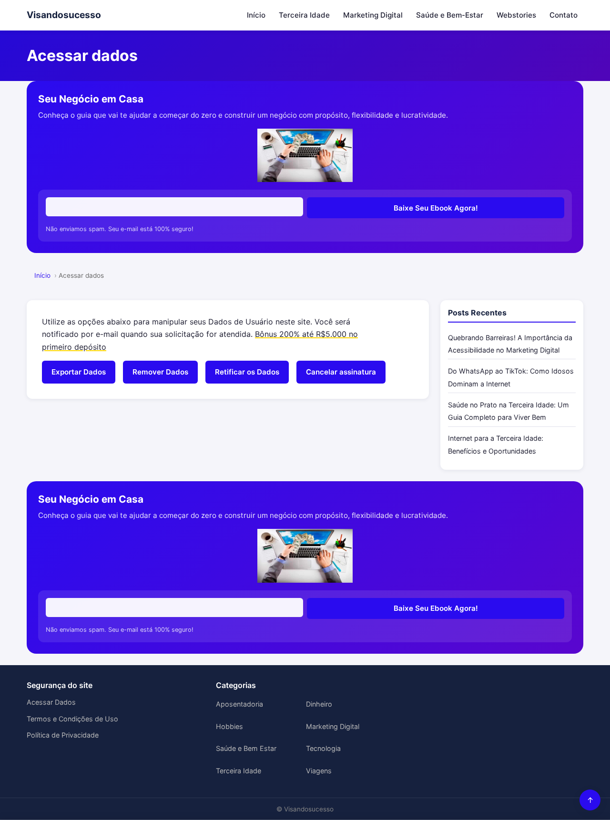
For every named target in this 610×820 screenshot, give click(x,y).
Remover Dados (160, 371)
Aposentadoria (239, 704)
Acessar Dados (51, 702)
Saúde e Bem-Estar (449, 15)
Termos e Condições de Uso (72, 719)
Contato (563, 15)
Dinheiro (319, 704)
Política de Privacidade (63, 735)
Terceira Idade (304, 15)
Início (256, 15)
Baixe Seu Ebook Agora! (436, 208)
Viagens (319, 771)
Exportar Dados (78, 371)
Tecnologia (323, 748)
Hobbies (229, 726)
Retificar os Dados (247, 371)
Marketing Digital (373, 15)
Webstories (516, 15)
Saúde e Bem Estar (246, 748)
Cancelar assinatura (341, 371)
